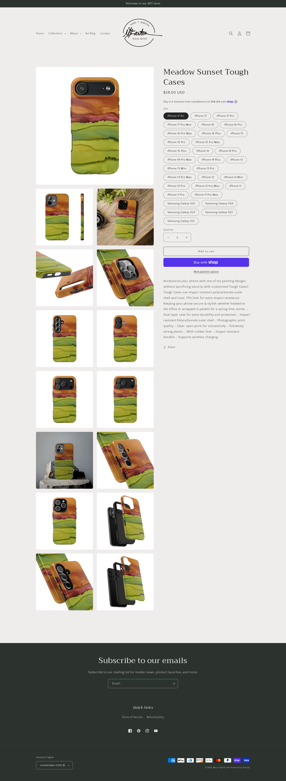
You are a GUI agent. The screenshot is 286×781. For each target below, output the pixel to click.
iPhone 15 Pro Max (208, 142)
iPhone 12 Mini (233, 177)
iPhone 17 (201, 116)
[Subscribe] (173, 683)
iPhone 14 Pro (228, 151)
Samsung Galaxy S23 (181, 212)
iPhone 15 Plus (177, 151)
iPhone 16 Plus (211, 133)
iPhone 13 (236, 159)
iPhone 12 (208, 177)
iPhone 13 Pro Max (180, 177)
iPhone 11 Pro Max (206, 194)
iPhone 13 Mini (177, 168)
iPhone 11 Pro (176, 194)
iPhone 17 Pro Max (179, 124)
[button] (57, 33)
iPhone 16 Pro (233, 124)
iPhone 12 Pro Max (207, 186)
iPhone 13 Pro (205, 168)
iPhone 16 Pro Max (180, 133)
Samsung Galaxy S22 (219, 212)
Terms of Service (132, 717)
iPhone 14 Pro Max (180, 159)
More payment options (206, 271)
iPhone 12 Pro (176, 186)
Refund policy (155, 717)
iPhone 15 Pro (176, 142)
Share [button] (171, 347)
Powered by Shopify (240, 768)
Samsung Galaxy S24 (219, 203)
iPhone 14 (203, 151)
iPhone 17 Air (176, 116)
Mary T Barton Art (221, 768)
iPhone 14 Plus (211, 159)
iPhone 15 (237, 133)
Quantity (168, 229)
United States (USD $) (52, 765)
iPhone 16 (208, 124)
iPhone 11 (235, 186)
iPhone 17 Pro (225, 116)
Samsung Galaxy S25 (181, 203)
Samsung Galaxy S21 (181, 221)
